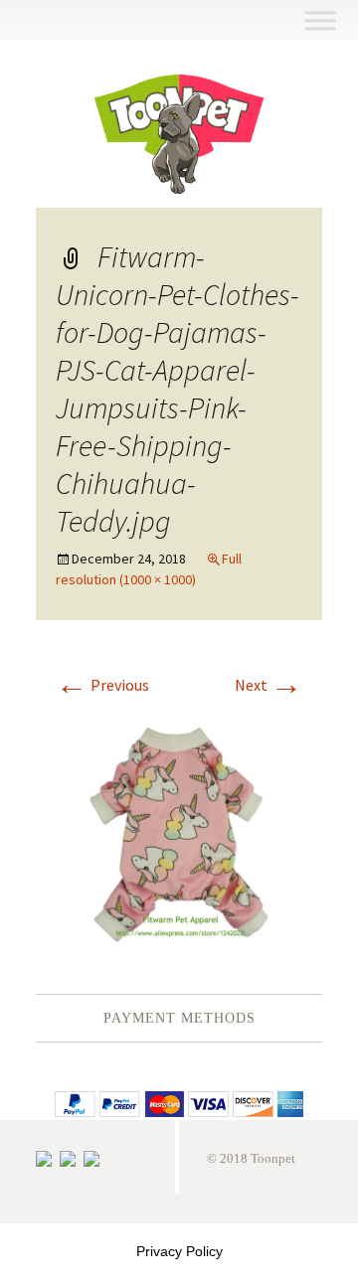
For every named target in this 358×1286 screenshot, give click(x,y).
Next (268, 685)
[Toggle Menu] (319, 20)
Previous (102, 685)
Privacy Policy (179, 1251)
